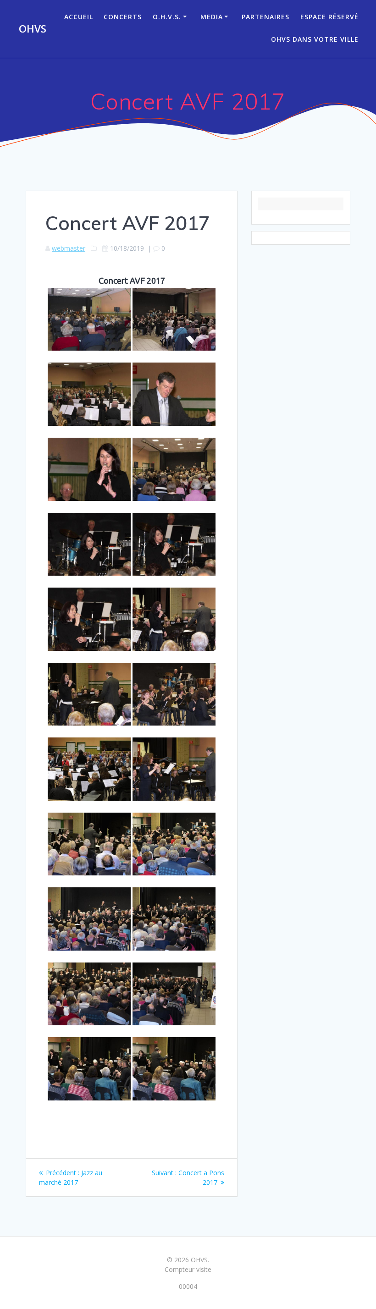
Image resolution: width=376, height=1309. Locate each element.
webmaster (68, 248)
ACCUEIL (78, 16)
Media (211, 16)
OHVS (32, 29)
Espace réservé (329, 16)
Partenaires (265, 16)
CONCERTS (123, 16)
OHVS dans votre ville (315, 39)
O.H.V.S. (167, 16)
